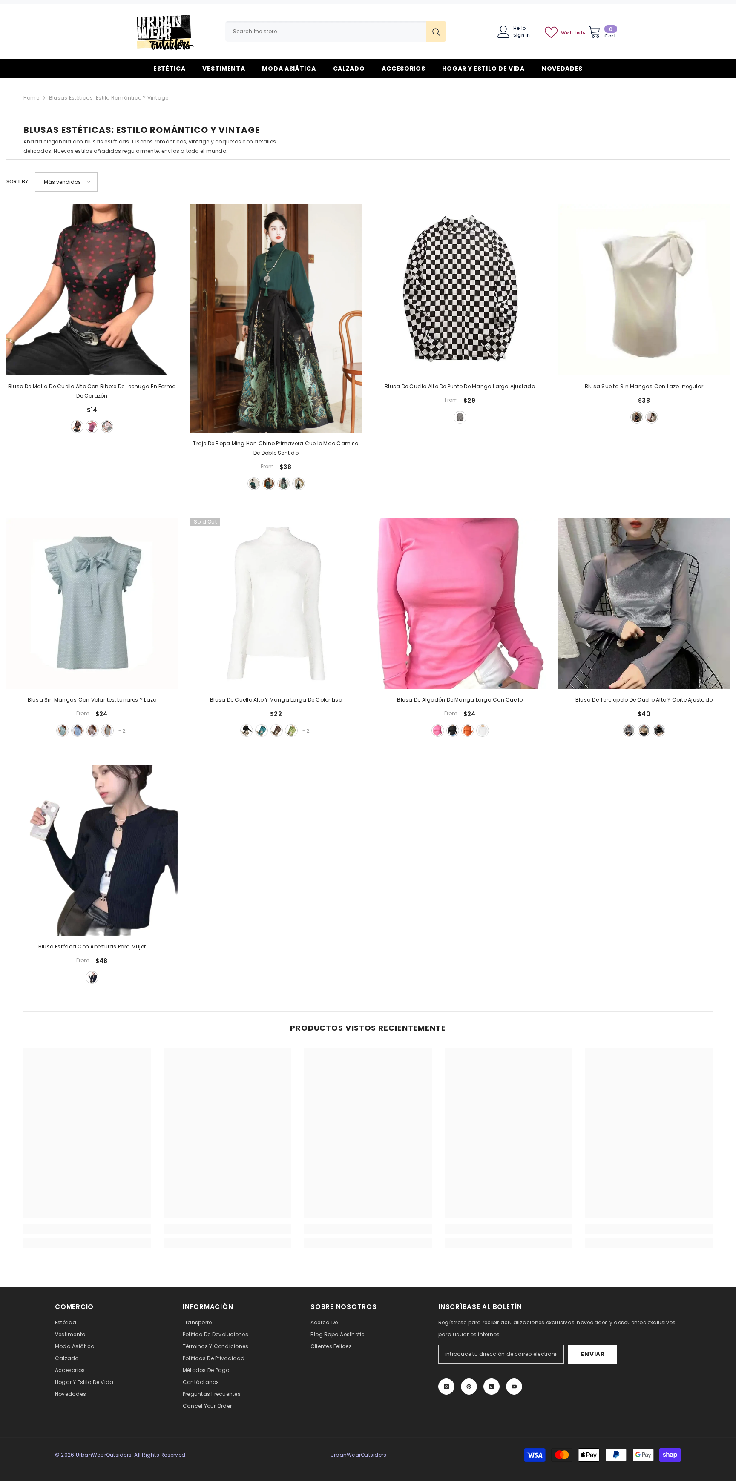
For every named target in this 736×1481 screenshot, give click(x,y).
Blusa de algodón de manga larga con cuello (460, 699)
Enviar (592, 1354)
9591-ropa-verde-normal (253, 483)
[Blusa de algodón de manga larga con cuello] (460, 603)
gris (107, 730)
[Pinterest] (469, 1386)
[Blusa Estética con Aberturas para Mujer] (92, 850)
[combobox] (325, 31)
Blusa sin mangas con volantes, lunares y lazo (92, 699)
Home (31, 97)
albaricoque (651, 417)
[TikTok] (491, 1386)
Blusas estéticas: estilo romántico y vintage (109, 97)
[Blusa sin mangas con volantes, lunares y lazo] (92, 603)
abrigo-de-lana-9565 (298, 483)
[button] (66, 182)
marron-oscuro (276, 730)
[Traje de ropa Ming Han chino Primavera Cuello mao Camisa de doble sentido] (276, 318)
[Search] (335, 31)
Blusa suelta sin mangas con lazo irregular (644, 386)
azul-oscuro (636, 417)
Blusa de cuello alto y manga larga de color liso (276, 699)
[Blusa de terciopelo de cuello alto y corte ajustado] (644, 603)
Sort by (17, 181)
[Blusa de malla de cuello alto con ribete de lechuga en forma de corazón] (92, 289)
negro (77, 426)
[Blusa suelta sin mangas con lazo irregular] (644, 289)
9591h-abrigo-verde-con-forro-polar (268, 483)
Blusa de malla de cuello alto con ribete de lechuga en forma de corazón (92, 391)
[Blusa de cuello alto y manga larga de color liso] (276, 603)
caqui (92, 730)
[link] (87, 1229)
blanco (107, 426)
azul (77, 730)
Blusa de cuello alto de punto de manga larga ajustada (460, 386)
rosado (92, 426)
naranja (467, 730)
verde (62, 730)
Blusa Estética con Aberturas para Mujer (92, 946)
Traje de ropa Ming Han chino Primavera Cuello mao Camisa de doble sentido (276, 448)
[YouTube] (514, 1386)
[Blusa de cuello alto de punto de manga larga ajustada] (460, 289)
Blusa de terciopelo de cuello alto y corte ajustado (644, 699)
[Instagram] (446, 1386)
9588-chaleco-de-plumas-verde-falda (283, 483)
